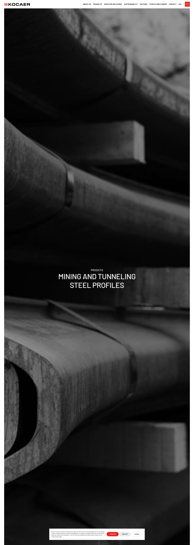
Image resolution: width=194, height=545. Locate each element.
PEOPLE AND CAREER (158, 4)
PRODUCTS (97, 4)
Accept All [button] (112, 534)
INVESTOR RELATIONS (113, 4)
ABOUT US (87, 4)
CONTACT (173, 4)
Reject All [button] (125, 534)
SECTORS (143, 4)
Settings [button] (136, 534)
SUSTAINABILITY (131, 4)
